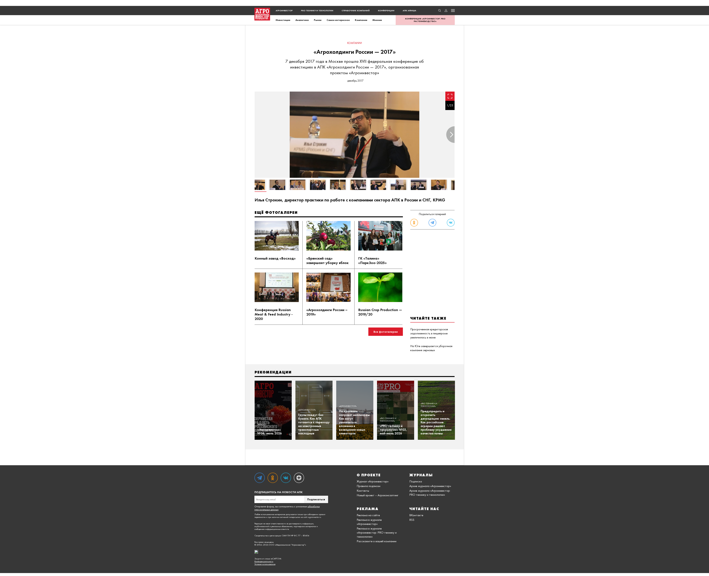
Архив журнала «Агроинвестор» (430, 486)
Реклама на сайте (368, 515)
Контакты (363, 490)
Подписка (415, 481)
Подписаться (316, 499)
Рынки (317, 20)
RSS (411, 520)
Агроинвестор (284, 10)
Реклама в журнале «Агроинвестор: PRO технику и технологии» (377, 532)
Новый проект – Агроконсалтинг (377, 495)
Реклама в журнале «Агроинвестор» (369, 522)
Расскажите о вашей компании (376, 541)
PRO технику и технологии (317, 10)
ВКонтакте (416, 515)
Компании (361, 20)
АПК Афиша (409, 10)
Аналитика (302, 20)
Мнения (377, 20)
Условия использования (264, 564)
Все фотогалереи (386, 332)
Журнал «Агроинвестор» (372, 481)
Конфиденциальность (263, 561)
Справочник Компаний (356, 10)
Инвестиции (283, 20)
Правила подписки (368, 486)
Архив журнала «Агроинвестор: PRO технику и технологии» (429, 492)
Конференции (386, 10)
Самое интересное (338, 20)
